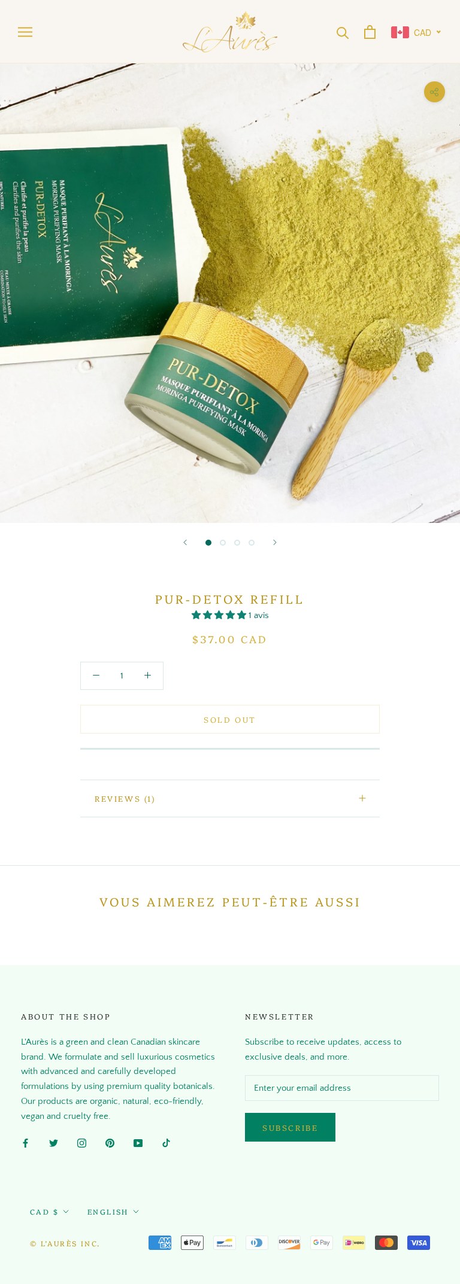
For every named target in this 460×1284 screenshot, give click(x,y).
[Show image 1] (208, 543)
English (108, 1211)
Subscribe (290, 1127)
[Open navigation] (25, 31)
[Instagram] (81, 1143)
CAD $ (44, 1211)
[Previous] (185, 542)
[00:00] (230, 293)
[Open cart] (370, 32)
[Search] (343, 32)
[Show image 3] (237, 543)
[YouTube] (138, 1143)
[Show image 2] (223, 543)
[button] (220, 615)
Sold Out (230, 719)
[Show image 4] (252, 543)
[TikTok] (166, 1143)
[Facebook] (25, 1143)
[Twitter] (53, 1143)
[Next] (275, 542)
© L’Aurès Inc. (65, 1243)
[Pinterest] (109, 1143)
